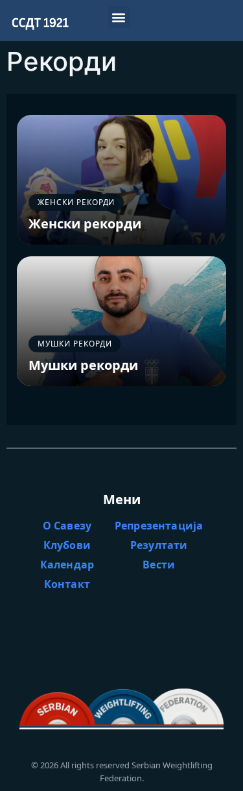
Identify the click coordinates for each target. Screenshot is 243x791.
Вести (159, 564)
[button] (119, 17)
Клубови (67, 545)
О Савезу (67, 525)
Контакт (67, 584)
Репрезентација (159, 525)
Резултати (158, 545)
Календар (67, 564)
